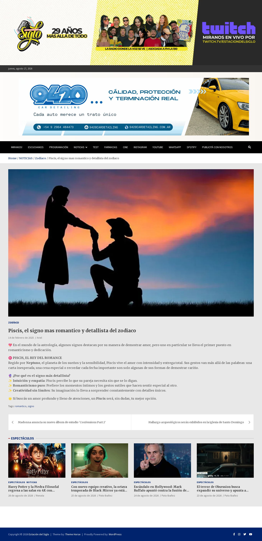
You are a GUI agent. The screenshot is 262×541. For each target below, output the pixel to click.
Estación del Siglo (39, 534)
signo (31, 406)
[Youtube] (251, 534)
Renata (40, 495)
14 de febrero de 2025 (21, 337)
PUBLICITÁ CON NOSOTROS (217, 147)
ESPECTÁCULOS (22, 438)
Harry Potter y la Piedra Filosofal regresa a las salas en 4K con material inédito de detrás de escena (36, 490)
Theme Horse (73, 534)
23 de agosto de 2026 (209, 495)
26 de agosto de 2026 (20, 495)
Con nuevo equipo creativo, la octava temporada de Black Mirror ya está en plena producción (99, 490)
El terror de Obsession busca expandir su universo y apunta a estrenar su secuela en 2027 (221, 490)
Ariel (39, 337)
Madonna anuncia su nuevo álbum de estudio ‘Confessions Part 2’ (62, 422)
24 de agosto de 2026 (146, 495)
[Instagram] (239, 534)
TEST (96, 147)
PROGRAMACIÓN (58, 147)
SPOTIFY (191, 147)
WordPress (115, 534)
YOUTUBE (157, 147)
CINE (125, 147)
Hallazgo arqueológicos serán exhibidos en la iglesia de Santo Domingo (196, 422)
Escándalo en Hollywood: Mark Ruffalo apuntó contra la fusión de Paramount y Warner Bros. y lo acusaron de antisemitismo (160, 492)
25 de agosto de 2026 (83, 495)
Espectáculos (16, 482)
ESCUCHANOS (36, 147)
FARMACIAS (110, 147)
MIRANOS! (16, 147)
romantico (20, 406)
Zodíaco (13, 322)
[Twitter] (245, 534)
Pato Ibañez (105, 495)
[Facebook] (234, 534)
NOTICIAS (79, 147)
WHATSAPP (175, 147)
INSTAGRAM (140, 147)
